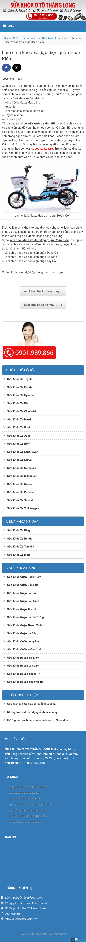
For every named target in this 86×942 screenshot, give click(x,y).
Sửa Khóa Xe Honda (19, 387)
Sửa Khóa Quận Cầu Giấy (23, 601)
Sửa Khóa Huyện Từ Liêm (23, 657)
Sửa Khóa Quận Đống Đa (22, 585)
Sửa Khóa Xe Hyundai (20, 395)
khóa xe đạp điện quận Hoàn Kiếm (25, 822)
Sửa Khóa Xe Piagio (19, 530)
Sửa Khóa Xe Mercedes (21, 468)
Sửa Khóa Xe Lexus (19, 460)
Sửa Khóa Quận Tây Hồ (21, 609)
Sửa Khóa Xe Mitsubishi (22, 476)
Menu (11, 25)
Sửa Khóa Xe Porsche (20, 492)
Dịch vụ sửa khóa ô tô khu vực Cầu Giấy (28, 787)
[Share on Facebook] (6, 68)
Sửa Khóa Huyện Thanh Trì (24, 674)
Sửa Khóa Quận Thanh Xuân (25, 625)
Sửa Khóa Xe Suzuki (20, 500)
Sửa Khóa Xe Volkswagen (23, 508)
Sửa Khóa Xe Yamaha (20, 546)
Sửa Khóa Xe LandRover (22, 452)
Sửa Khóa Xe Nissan (20, 484)
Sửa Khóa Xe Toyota (19, 379)
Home (7, 38)
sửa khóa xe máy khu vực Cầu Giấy (26, 810)
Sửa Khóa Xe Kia (17, 403)
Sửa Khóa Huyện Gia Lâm (23, 665)
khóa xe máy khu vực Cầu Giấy (24, 798)
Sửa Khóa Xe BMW (19, 443)
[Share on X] (16, 68)
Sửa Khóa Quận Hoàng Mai (24, 649)
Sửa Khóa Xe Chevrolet (21, 411)
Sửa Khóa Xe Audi (18, 435)
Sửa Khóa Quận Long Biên (23, 641)
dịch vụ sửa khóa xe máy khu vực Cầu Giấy (30, 804)
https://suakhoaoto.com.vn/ (21, 919)
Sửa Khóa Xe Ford (18, 427)
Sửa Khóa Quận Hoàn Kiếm (52, 38)
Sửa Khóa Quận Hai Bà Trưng (25, 617)
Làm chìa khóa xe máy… (43, 291)
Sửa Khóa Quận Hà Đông (22, 633)
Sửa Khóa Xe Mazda (19, 419)
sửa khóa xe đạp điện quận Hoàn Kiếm (28, 816)
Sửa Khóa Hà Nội (23, 38)
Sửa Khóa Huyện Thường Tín (25, 682)
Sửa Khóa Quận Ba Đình (22, 593)
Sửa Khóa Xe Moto (18, 554)
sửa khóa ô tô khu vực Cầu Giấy (24, 793)
